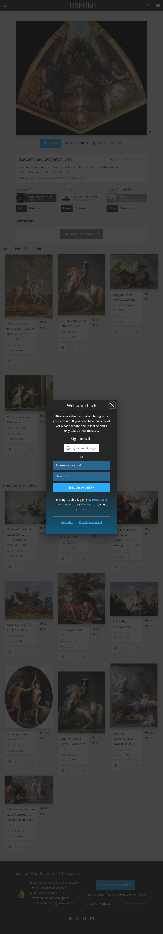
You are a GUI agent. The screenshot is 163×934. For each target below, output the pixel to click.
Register (67, 522)
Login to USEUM (82, 487)
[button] (81, 448)
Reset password (90, 522)
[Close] (112, 405)
